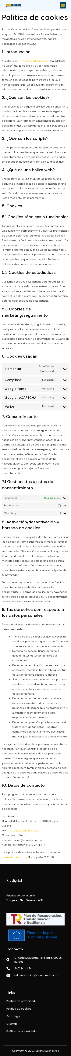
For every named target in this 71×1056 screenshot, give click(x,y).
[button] (63, 5)
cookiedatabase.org (14, 857)
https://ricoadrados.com (34, 61)
